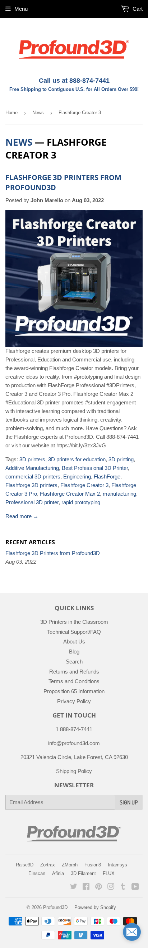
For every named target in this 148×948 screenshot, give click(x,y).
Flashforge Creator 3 (84, 485)
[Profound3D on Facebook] (86, 887)
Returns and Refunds (74, 672)
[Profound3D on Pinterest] (98, 887)
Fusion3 (92, 864)
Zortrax (47, 864)
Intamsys (117, 864)
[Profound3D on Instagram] (111, 887)
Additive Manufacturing (32, 468)
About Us (74, 641)
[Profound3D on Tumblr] (123, 887)
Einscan (36, 873)
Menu (21, 9)
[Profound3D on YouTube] (135, 887)
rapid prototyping (80, 502)
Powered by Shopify (95, 907)
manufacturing (119, 494)
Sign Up (129, 802)
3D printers (32, 459)
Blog (74, 651)
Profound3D (55, 907)
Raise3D (24, 864)
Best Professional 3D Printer (95, 468)
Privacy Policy (74, 701)
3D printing (121, 459)
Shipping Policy (74, 771)
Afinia (58, 873)
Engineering (77, 476)
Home (11, 112)
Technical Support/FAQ (74, 632)
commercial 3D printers (32, 476)
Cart (137, 9)
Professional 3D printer (32, 502)
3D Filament (83, 873)
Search (74, 661)
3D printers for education (77, 459)
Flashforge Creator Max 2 (70, 494)
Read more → (21, 516)
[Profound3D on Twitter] (73, 887)
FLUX (109, 873)
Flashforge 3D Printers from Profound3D (52, 553)
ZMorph (70, 864)
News (38, 112)
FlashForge (107, 476)
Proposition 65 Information (74, 691)
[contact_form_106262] (132, 932)
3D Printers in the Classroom (74, 622)
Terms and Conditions (74, 681)
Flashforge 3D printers (31, 485)
